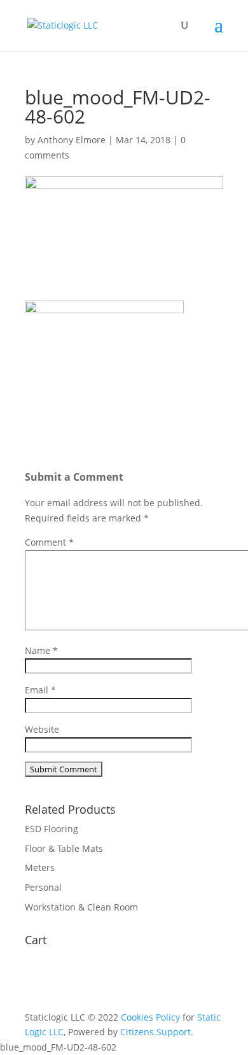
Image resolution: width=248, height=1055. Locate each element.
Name (41, 650)
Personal (43, 887)
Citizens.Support (155, 1032)
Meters (40, 867)
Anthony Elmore (72, 140)
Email (40, 690)
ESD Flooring (51, 829)
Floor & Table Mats (64, 848)
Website (42, 729)
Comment (49, 542)
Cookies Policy (150, 1017)
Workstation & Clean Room (81, 907)
